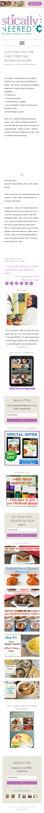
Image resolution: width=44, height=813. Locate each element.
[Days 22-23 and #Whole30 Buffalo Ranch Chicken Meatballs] (22, 576)
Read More (22, 347)
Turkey (19, 259)
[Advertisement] (24, 71)
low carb (20, 261)
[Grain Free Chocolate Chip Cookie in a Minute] (22, 690)
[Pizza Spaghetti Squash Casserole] (22, 621)
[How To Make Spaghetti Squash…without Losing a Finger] (22, 646)
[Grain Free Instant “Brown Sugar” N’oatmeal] (22, 669)
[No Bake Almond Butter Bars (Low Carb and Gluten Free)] (22, 555)
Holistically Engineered (22, 22)
